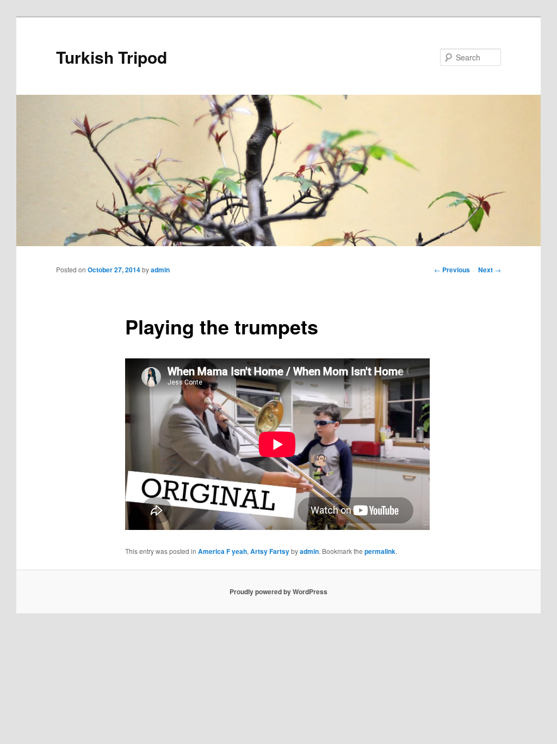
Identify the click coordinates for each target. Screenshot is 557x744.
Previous (452, 270)
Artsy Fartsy (269, 551)
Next (489, 270)
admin (160, 270)
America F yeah (222, 551)
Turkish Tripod (111, 57)
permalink (379, 551)
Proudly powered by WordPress (278, 591)
